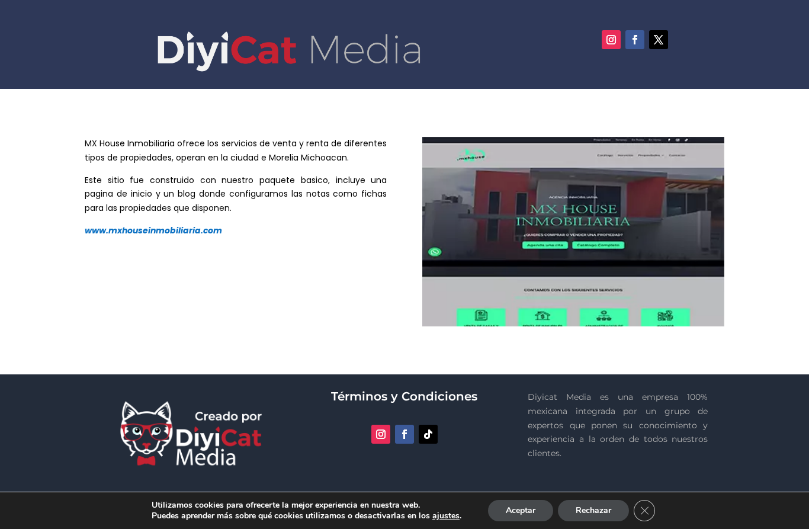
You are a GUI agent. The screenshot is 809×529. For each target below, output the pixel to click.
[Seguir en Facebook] (634, 39)
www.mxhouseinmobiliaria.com (153, 230)
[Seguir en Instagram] (611, 39)
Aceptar (520, 510)
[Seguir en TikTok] (428, 434)
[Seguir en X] (658, 39)
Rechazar (593, 510)
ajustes (446, 516)
